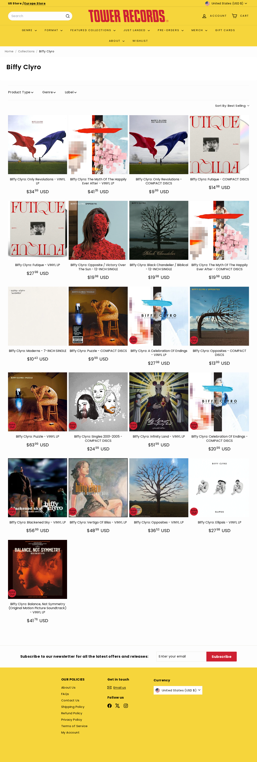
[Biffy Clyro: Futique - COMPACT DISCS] (219, 144)
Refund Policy (71, 713)
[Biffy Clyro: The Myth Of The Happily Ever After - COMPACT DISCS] (219, 230)
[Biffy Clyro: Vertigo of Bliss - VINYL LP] (98, 487)
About (115, 41)
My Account (70, 732)
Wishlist (140, 41)
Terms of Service (74, 726)
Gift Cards (225, 30)
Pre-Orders (169, 30)
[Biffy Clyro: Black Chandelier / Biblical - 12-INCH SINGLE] (158, 230)
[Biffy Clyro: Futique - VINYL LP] (37, 230)
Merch (198, 30)
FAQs (65, 694)
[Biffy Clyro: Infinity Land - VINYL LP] (158, 401)
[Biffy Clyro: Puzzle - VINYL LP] (37, 401)
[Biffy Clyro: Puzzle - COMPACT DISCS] (98, 316)
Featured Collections (91, 30)
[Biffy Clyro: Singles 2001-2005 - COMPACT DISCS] (98, 401)
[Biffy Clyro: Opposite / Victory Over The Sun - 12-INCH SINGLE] (98, 230)
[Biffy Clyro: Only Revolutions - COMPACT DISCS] (158, 144)
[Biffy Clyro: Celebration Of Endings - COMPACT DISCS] (219, 401)
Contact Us (70, 700)
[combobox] (40, 16)
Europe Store (35, 3)
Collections (26, 51)
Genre (28, 30)
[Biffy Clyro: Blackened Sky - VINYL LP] (37, 487)
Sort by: (230, 106)
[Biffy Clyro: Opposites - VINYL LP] (158, 487)
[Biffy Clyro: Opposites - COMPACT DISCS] (219, 316)
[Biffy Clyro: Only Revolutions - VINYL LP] (37, 144)
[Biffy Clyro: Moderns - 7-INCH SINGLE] (37, 316)
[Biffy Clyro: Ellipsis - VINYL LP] (219, 487)
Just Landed (135, 30)
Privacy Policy (71, 719)
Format (52, 30)
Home (9, 51)
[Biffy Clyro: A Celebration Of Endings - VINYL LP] (158, 316)
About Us (68, 687)
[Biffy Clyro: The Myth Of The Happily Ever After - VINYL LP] (98, 144)
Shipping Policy (72, 707)
